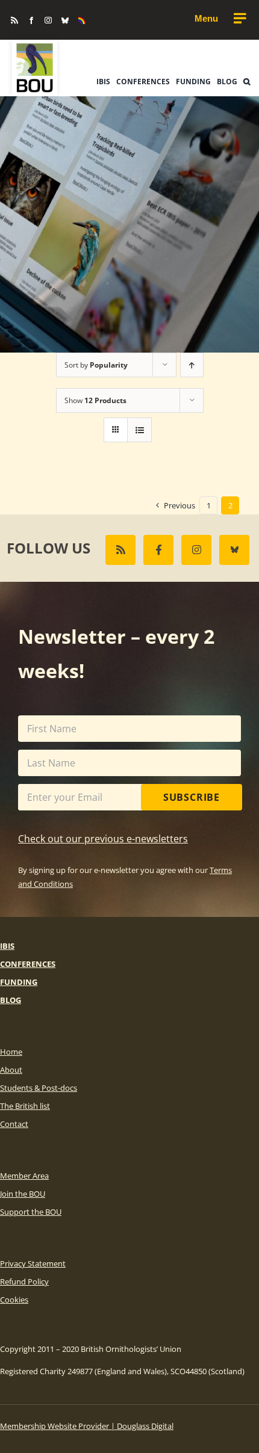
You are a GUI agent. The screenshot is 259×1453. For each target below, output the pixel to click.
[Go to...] (220, 18)
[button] (246, 82)
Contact (14, 1123)
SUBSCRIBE (191, 797)
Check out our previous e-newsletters (103, 838)
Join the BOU (22, 1193)
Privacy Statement (33, 1263)
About (11, 1069)
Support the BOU (30, 1211)
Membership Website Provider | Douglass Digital (86, 1426)
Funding (18, 981)
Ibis (7, 945)
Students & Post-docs (38, 1087)
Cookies (14, 1299)
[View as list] (139, 430)
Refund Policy (24, 1281)
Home (11, 1051)
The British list (25, 1105)
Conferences (27, 963)
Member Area (24, 1175)
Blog (10, 1000)
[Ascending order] (192, 365)
